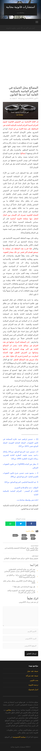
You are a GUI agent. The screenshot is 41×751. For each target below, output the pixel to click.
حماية (23, 535)
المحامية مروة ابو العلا (24, 98)
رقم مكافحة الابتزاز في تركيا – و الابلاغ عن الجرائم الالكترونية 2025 (20, 576)
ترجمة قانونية (33, 685)
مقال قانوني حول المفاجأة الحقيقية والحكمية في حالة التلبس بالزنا (21, 548)
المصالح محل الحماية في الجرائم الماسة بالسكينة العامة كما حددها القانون (23, 91)
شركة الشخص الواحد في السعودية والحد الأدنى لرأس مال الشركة (21, 591)
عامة (32, 538)
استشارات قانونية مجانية (20, 7)
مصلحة (24, 538)
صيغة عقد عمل (32, 671)
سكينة (15, 535)
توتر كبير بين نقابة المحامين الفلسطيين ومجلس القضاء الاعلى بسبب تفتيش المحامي (19, 570)
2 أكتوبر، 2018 (34, 98)
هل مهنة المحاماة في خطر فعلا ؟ (24, 587)
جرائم (32, 535)
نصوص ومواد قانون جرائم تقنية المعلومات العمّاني (21, 557)
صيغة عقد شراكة (32, 676)
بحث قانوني (34, 680)
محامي (8, 710)
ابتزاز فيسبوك (33, 689)
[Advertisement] (20, 62)
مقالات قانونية (30, 531)
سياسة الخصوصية (19, 737)
